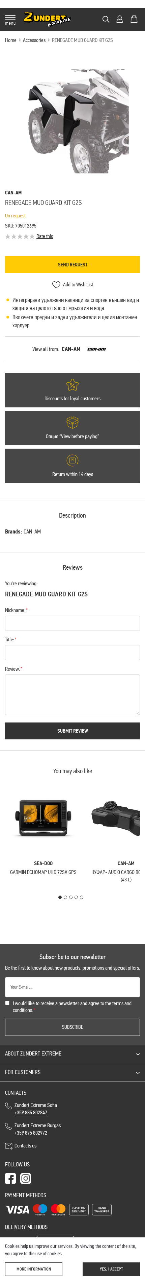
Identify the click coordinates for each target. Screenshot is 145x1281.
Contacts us (25, 1145)
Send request (72, 265)
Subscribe (72, 1027)
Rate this (44, 236)
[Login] (119, 19)
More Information (34, 1269)
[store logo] (47, 19)
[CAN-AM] (97, 349)
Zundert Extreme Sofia (36, 1109)
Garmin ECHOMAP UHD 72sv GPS (43, 872)
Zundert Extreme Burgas (37, 1129)
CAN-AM (71, 349)
